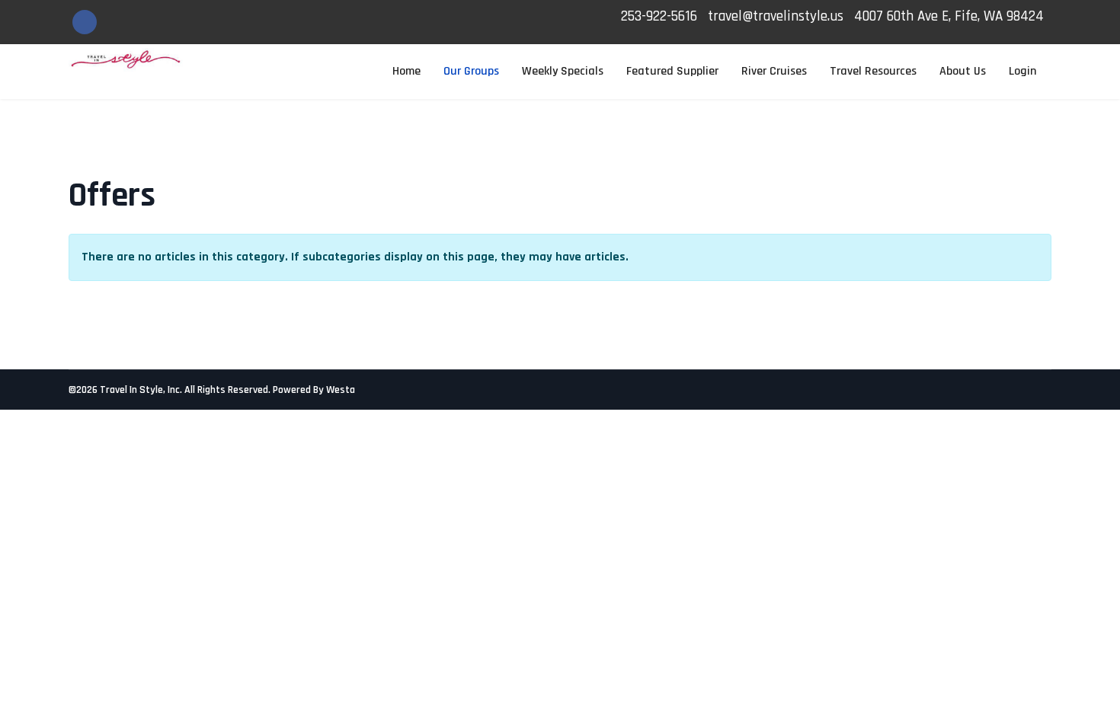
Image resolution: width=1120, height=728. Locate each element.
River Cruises (774, 71)
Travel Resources (873, 71)
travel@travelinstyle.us (775, 16)
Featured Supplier (672, 71)
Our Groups (471, 71)
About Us (962, 71)
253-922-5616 (659, 16)
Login (1022, 71)
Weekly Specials (562, 71)
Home (406, 71)
